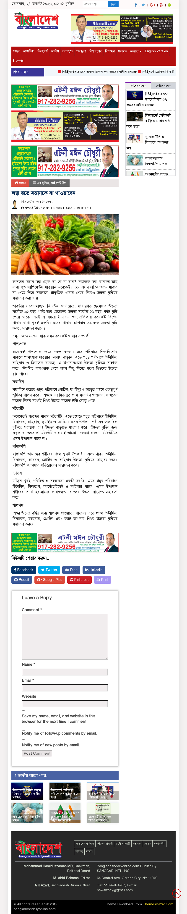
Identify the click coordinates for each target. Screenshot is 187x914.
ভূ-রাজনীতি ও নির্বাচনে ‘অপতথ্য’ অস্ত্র (101, 795)
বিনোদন (110, 51)
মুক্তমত (147, 844)
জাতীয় (55, 51)
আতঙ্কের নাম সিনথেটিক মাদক (26, 818)
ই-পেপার (18, 61)
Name (28, 664)
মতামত (122, 51)
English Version (156, 51)
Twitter (50, 570)
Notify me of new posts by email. (51, 745)
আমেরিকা (28, 51)
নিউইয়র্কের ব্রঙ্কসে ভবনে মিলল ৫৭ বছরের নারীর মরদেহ (91, 72)
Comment (32, 609)
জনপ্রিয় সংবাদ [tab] (163, 85)
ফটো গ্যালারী (122, 844)
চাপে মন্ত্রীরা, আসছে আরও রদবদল (99, 818)
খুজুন (113, 4)
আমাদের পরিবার (84, 844)
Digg (73, 570)
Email (28, 680)
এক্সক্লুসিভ (43, 183)
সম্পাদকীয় (159, 844)
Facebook (24, 570)
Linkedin (95, 570)
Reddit (23, 580)
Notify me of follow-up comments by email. (59, 733)
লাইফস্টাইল (58, 183)
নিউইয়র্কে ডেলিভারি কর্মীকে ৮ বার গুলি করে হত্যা (64, 793)
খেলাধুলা (81, 51)
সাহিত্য (79, 851)
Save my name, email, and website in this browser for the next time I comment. (58, 719)
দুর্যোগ (89, 851)
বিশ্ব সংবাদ (95, 51)
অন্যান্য (134, 51)
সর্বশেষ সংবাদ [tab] (137, 85)
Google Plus (52, 580)
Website (29, 696)
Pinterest (81, 580)
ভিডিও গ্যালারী (105, 844)
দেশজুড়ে (67, 51)
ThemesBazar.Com (158, 904)
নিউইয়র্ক (43, 51)
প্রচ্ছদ (16, 51)
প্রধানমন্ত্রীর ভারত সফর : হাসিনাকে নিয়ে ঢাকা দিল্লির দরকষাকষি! (65, 816)
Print (104, 580)
